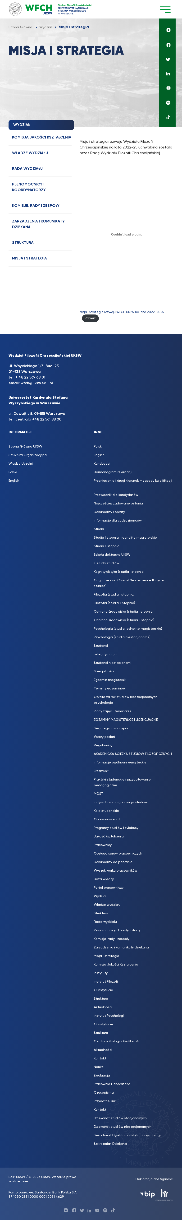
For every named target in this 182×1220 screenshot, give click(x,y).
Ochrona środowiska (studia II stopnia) (124, 620)
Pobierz (90, 318)
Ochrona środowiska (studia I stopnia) (124, 611)
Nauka (99, 1067)
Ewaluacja (102, 1075)
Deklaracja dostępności (154, 1179)
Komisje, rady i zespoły (35, 206)
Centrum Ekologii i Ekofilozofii (116, 1041)
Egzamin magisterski (110, 680)
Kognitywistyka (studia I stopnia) (119, 571)
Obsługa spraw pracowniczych (118, 853)
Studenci (101, 645)
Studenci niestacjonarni (112, 663)
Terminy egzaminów (110, 688)
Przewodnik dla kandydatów (116, 495)
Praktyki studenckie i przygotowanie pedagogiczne (122, 782)
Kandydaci (102, 463)
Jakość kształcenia (109, 836)
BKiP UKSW (17, 1177)
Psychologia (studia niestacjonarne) (122, 637)
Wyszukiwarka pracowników (115, 870)
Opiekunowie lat (107, 819)
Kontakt (100, 1058)
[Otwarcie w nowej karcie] (167, 28)
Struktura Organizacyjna (28, 455)
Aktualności (103, 1007)
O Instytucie (103, 990)
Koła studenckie (106, 811)
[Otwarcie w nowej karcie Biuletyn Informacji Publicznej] (147, 1194)
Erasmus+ (101, 771)
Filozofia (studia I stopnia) (114, 594)
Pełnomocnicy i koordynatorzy (29, 187)
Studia (99, 529)
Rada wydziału (27, 169)
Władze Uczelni (21, 463)
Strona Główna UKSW (25, 446)
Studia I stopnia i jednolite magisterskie (125, 537)
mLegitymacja (105, 654)
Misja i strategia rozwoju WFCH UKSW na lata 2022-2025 (122, 312)
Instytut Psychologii (109, 1015)
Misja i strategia (29, 258)
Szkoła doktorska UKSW (112, 554)
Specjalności (104, 671)
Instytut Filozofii (106, 981)
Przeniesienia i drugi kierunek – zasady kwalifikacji (133, 483)
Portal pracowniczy (108, 887)
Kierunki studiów (106, 563)
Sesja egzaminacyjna (111, 728)
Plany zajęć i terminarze (113, 711)
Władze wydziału (30, 153)
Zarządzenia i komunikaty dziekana (38, 224)
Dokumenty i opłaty (109, 512)
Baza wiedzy (104, 879)
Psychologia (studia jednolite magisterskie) (128, 628)
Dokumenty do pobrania (113, 862)
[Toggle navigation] (165, 9)
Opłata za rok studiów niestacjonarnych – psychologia (127, 699)
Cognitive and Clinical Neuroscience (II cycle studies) (129, 583)
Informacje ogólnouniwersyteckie (120, 762)
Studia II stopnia (106, 546)
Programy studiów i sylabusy (116, 828)
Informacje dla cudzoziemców (118, 520)
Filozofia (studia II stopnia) (114, 603)
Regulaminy (103, 745)
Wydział (100, 896)
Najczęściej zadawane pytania (118, 503)
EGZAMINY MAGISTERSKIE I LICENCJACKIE (126, 719)
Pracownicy (103, 845)
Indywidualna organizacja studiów (121, 802)
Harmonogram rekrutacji (113, 472)
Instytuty (101, 973)
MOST (98, 793)
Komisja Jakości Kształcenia (41, 137)
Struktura (23, 243)
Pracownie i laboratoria (112, 1084)
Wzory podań (104, 737)
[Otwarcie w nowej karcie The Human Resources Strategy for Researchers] (164, 1194)
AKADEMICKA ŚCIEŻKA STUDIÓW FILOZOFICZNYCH (133, 754)
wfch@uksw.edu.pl (37, 383)
